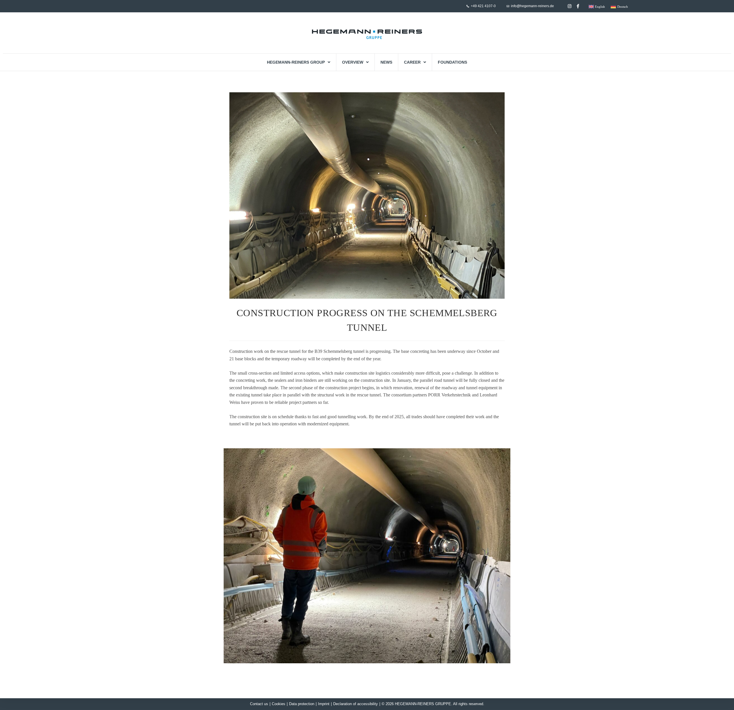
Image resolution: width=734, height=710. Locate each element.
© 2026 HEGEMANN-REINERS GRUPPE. (417, 704)
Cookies (278, 704)
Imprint (323, 704)
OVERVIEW (352, 62)
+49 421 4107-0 (483, 6)
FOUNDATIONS (452, 62)
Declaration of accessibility (355, 704)
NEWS (386, 62)
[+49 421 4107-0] (467, 6)
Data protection (301, 704)
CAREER (412, 62)
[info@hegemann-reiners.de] (508, 6)
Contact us (259, 704)
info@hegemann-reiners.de (532, 6)
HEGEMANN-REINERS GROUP (296, 62)
